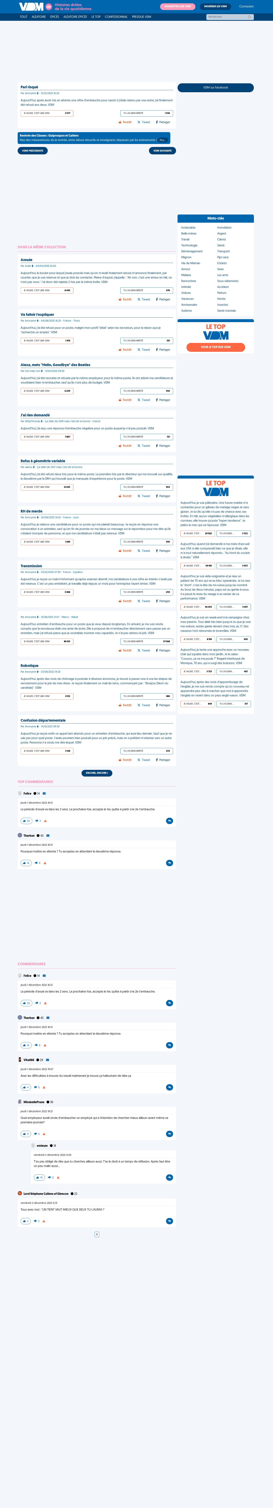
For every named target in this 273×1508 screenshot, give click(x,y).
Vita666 (29, 1060)
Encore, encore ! (97, 773)
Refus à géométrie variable (43, 461)
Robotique (29, 666)
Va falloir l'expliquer (37, 315)
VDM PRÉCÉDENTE (32, 151)
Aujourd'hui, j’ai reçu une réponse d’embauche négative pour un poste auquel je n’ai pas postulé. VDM (87, 428)
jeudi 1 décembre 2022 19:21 (37, 1111)
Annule (26, 260)
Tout (23, 17)
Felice (28, 793)
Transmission (31, 566)
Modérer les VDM (215, 6)
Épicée (54, 17)
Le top (96, 17)
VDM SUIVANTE (162, 151)
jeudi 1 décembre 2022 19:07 (37, 1069)
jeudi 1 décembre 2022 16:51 (37, 803)
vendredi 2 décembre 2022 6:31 (39, 1203)
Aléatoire (39, 17)
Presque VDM (141, 17)
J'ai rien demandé (35, 415)
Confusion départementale (43, 721)
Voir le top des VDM (216, 347)
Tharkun (29, 835)
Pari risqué (29, 87)
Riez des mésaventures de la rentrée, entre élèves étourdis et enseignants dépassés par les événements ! (93, 138)
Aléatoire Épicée (75, 17)
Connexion (246, 6)
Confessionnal (116, 17)
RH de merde (31, 511)
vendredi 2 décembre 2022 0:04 (52, 1155)
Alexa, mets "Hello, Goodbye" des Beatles (55, 365)
